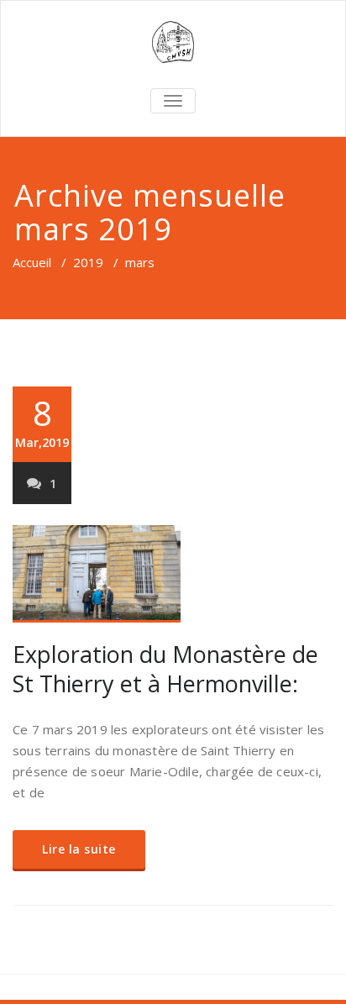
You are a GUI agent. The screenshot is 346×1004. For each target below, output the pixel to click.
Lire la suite (79, 849)
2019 (88, 262)
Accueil (32, 262)
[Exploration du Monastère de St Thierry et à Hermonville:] (173, 574)
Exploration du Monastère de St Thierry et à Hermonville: (165, 669)
